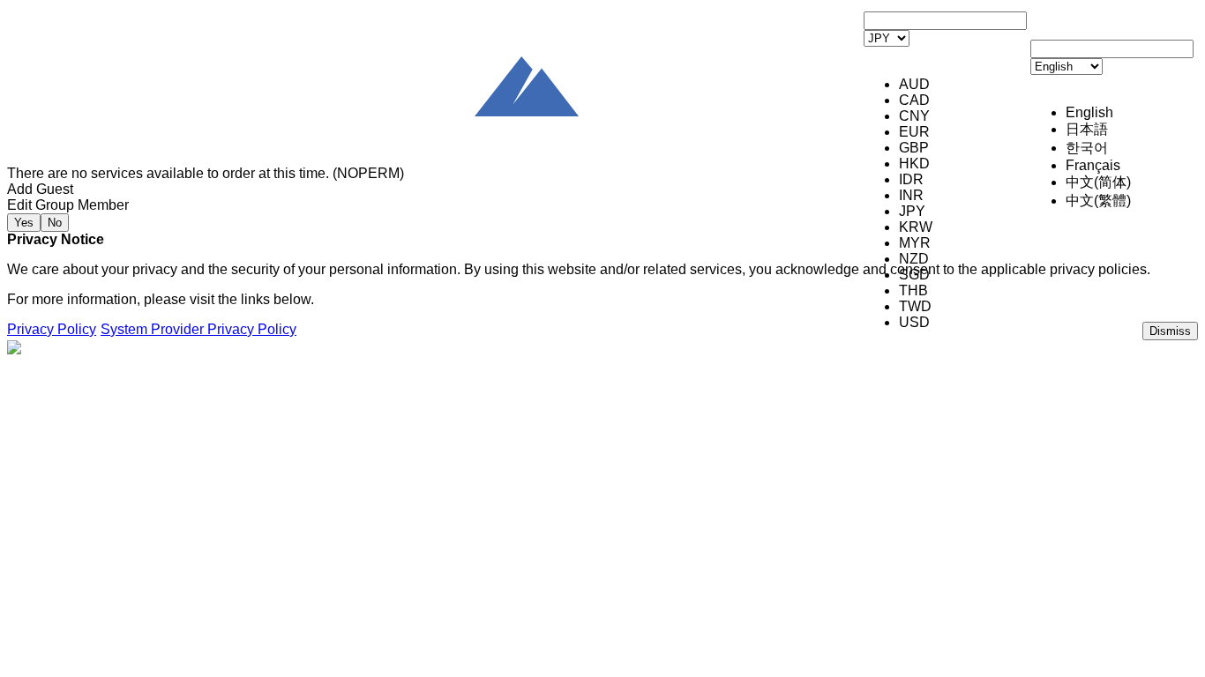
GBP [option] (914, 147)
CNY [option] (914, 115)
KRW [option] (915, 226)
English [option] (1089, 112)
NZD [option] (914, 258)
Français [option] (1093, 165)
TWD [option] (915, 306)
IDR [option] (911, 179)
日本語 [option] (1087, 129)
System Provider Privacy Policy (198, 329)
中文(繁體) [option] (1098, 200)
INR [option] (911, 195)
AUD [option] (914, 84)
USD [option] (914, 322)
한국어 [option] (1087, 147)
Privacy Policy (51, 329)
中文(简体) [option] (1098, 182)
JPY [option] (912, 211)
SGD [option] (914, 274)
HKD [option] (914, 163)
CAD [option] (914, 100)
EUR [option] (914, 131)
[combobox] (945, 132)
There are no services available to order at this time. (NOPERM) (205, 173)
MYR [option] (915, 242)
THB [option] (913, 290)
